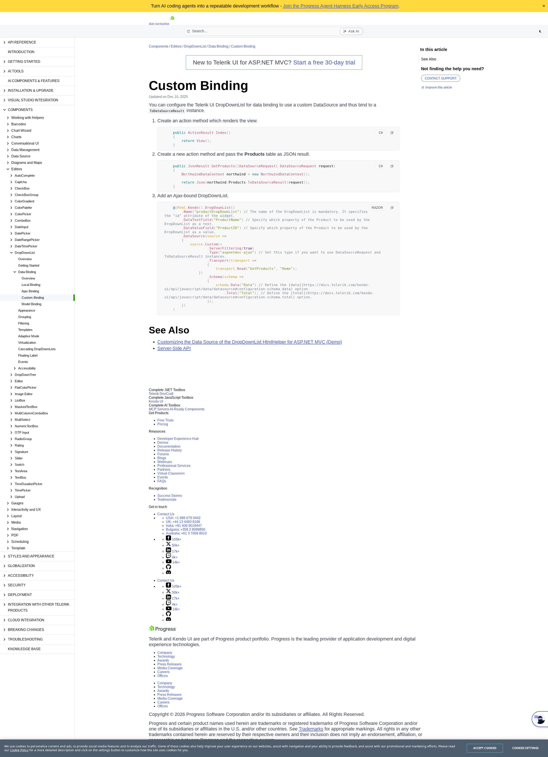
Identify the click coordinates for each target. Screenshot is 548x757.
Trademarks (311, 729)
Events (23, 362)
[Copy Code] (391, 132)
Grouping (24, 317)
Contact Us (165, 514)
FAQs (161, 481)
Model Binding (31, 304)
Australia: (186, 533)
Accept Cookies (485, 748)
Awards (163, 660)
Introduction (21, 52)
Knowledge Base (24, 649)
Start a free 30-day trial (324, 62)
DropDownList (195, 46)
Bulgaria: (185, 529)
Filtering (23, 323)
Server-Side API (174, 348)
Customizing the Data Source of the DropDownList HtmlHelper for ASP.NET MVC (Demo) (249, 342)
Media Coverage (170, 668)
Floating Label (27, 355)
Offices (162, 676)
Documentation (168, 446)
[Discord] (168, 573)
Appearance (26, 310)
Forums (163, 454)
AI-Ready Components (187, 409)
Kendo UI (156, 401)
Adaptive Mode (28, 336)
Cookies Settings (525, 748)
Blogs (161, 458)
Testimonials (166, 499)
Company (164, 652)
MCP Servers (159, 409)
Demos (162, 442)
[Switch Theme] (540, 31)
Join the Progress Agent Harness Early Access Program (340, 6)
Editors (176, 46)
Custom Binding (33, 297)
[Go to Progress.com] (163, 631)
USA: (183, 518)
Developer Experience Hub (178, 438)
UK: (183, 522)
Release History (169, 450)
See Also (169, 330)
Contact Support (441, 78)
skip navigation (159, 23)
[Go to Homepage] (172, 23)
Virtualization (27, 342)
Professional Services (174, 465)
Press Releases (169, 664)
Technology (166, 656)
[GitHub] (168, 568)
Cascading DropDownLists (37, 349)
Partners (163, 469)
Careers (163, 672)
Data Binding (218, 46)
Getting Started (28, 265)
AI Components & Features (34, 81)
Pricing (162, 424)
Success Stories (169, 495)
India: (184, 525)
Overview (25, 259)
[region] (274, 748)
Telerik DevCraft (161, 394)
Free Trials (165, 420)
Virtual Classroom (171, 473)
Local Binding (31, 285)
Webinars (164, 462)
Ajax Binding (30, 291)
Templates (25, 329)
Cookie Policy (19, 750)
